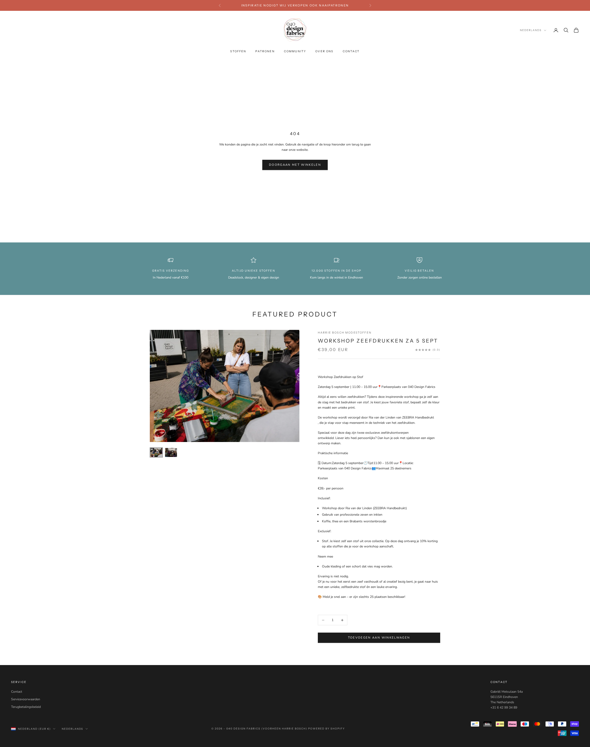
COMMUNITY (295, 51)
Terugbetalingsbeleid (26, 707)
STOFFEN (238, 51)
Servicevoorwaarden (25, 699)
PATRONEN (264, 51)
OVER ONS (324, 51)
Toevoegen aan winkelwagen (379, 638)
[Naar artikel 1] (156, 452)
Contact (16, 691)
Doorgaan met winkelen (295, 165)
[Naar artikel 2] (171, 452)
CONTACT (351, 51)
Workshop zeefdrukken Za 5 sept (378, 341)
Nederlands (531, 30)
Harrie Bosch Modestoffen (345, 332)
